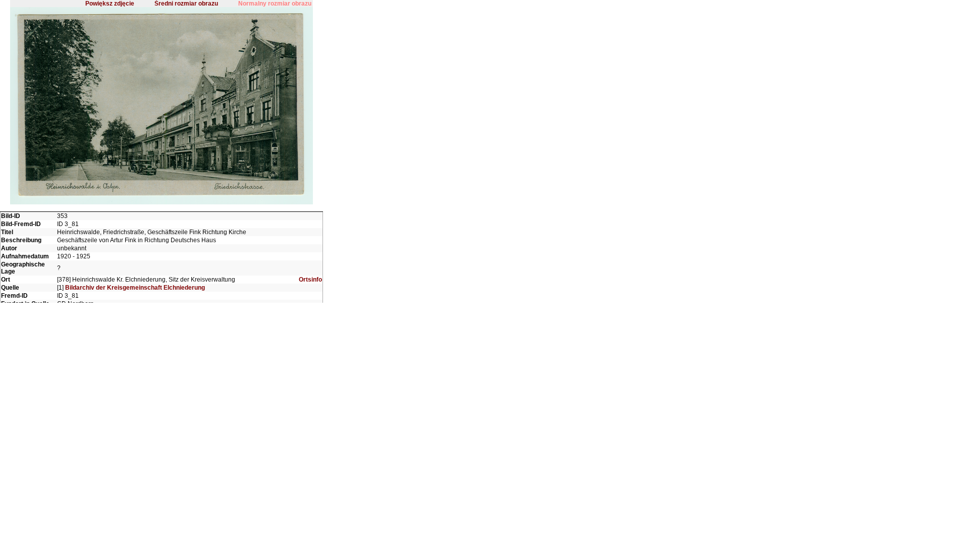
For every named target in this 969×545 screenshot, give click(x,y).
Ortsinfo (310, 279)
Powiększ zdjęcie (109, 3)
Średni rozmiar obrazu (186, 3)
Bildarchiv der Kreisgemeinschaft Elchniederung (135, 287)
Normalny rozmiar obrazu (274, 3)
